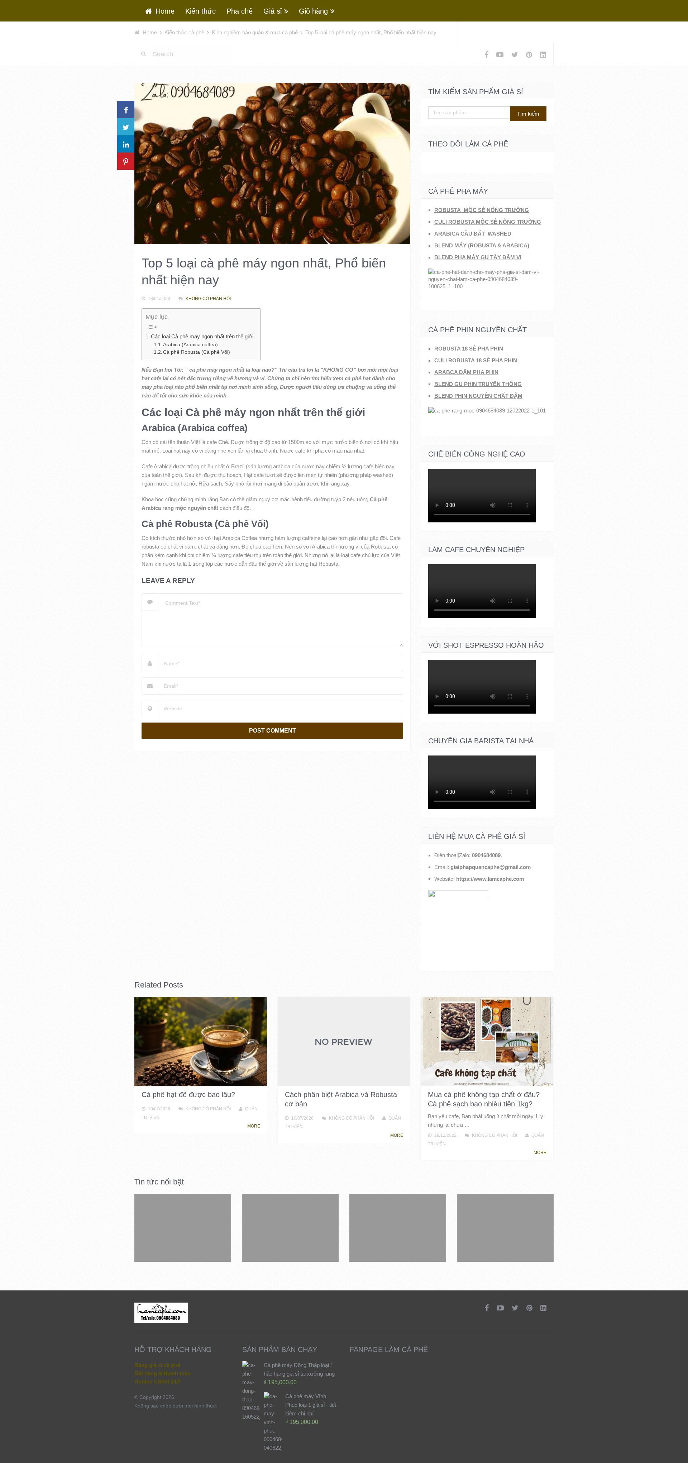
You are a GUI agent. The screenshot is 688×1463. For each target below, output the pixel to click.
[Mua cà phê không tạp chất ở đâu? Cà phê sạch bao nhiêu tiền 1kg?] (487, 1041)
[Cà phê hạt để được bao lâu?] (200, 1041)
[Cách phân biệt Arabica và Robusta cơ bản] (344, 1041)
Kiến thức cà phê (184, 32)
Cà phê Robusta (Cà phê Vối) (196, 352)
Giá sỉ (272, 11)
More (254, 1126)
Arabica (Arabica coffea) (190, 344)
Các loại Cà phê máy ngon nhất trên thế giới (202, 336)
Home (164, 11)
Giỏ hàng (313, 11)
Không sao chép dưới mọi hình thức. (175, 1406)
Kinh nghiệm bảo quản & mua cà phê (255, 32)
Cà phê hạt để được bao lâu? (188, 1095)
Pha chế (239, 11)
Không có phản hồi (208, 298)
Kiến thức (200, 11)
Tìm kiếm (528, 114)
